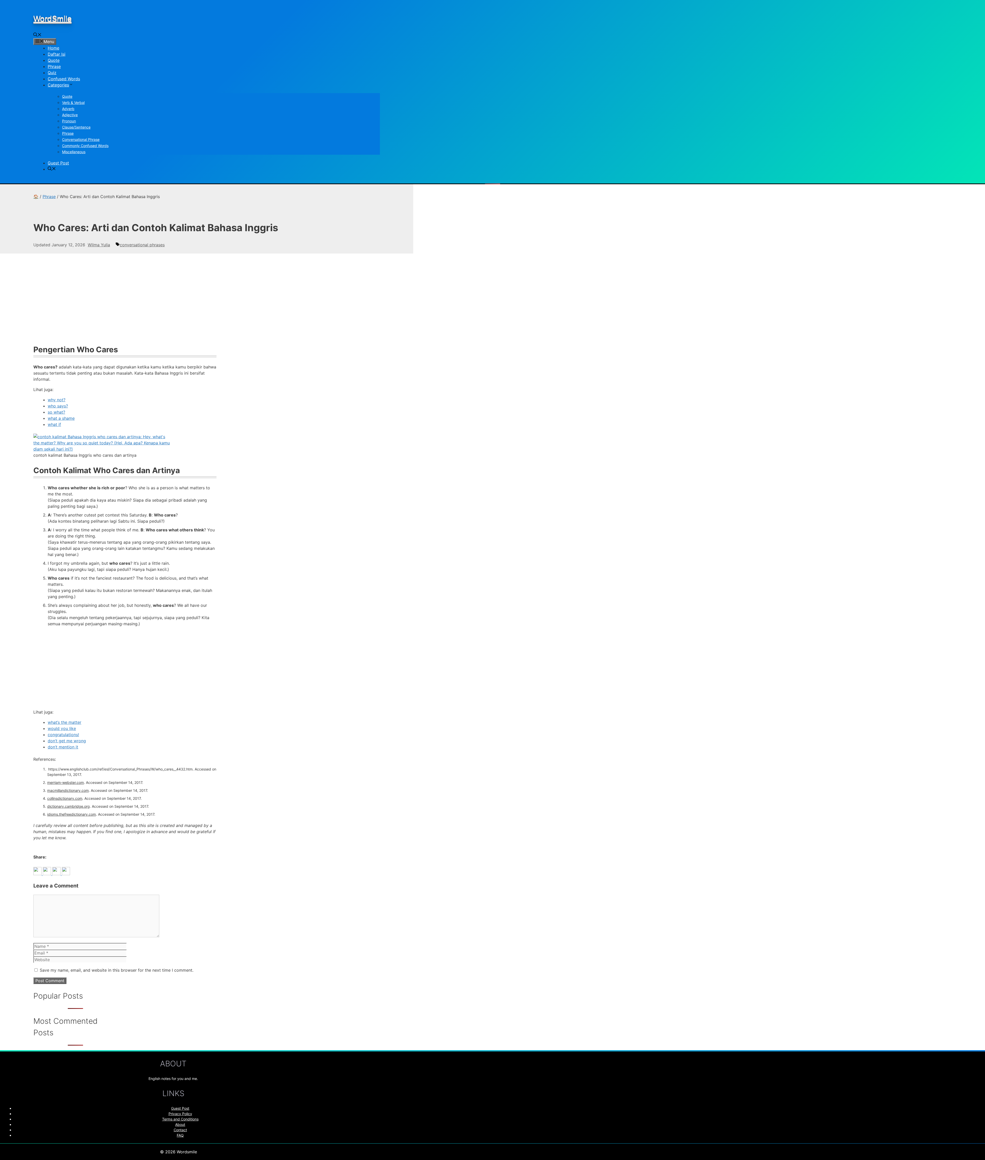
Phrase (54, 66)
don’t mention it (63, 746)
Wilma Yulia (99, 244)
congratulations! (63, 734)
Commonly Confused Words (85, 145)
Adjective (70, 115)
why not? (56, 399)
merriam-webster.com (65, 782)
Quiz (52, 72)
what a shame (61, 418)
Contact (180, 1130)
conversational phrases (142, 244)
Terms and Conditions (180, 1119)
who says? (58, 405)
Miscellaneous (73, 152)
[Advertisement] (124, 302)
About (180, 1124)
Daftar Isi (56, 54)
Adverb (68, 108)
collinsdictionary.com (64, 798)
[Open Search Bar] (37, 35)
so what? (56, 412)
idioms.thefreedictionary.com (71, 814)
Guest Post (58, 162)
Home (53, 48)
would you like (62, 728)
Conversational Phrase (81, 139)
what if (54, 424)
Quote (54, 60)
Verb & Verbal (73, 102)
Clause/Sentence (76, 127)
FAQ (180, 1135)
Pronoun (69, 121)
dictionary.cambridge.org (68, 806)
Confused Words (64, 78)
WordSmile (52, 18)
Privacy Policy (180, 1114)
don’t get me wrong (67, 740)
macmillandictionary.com (68, 790)
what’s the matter (64, 722)
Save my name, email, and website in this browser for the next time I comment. (116, 970)
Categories (58, 84)
